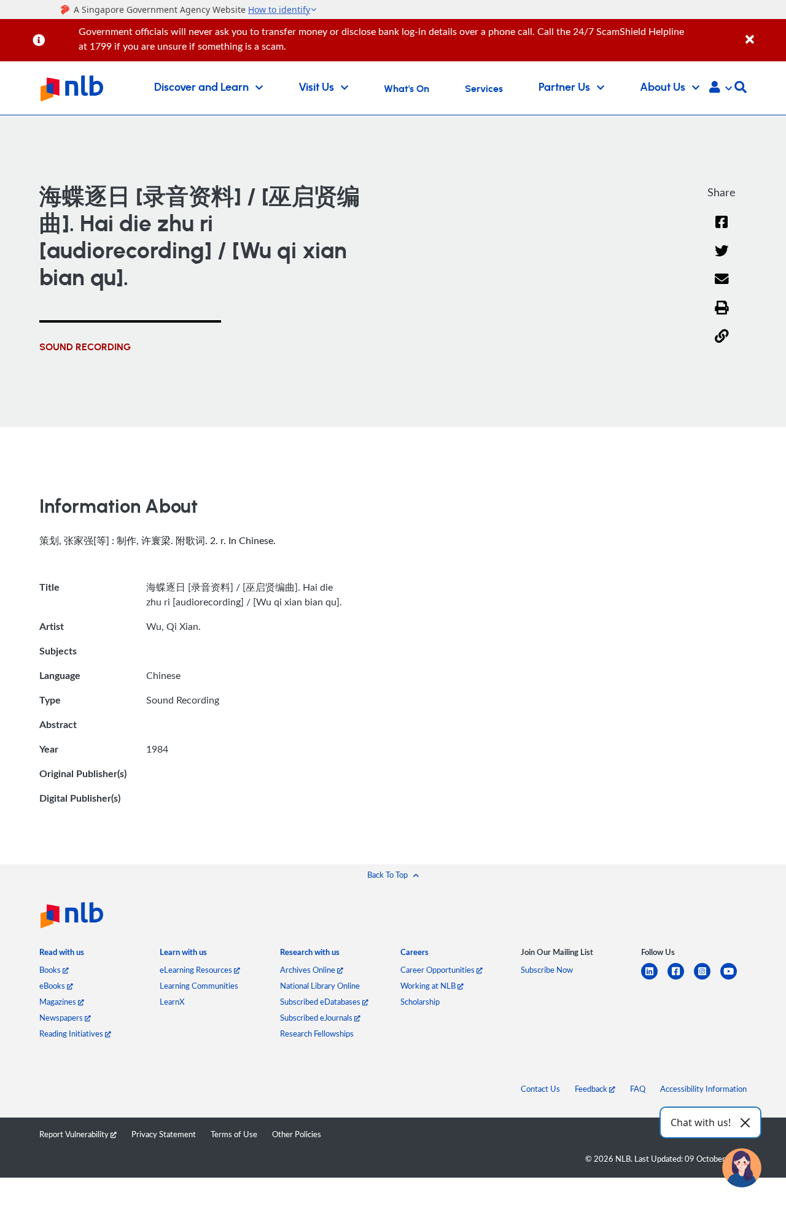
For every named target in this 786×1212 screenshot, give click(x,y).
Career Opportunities (438, 969)
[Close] (763, 33)
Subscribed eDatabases (321, 1001)
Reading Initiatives (72, 1033)
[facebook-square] (680, 978)
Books (51, 969)
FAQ (637, 1088)
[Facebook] (721, 229)
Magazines (58, 1001)
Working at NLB (428, 985)
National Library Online (320, 985)
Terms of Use (234, 1134)
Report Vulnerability (75, 1134)
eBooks (53, 985)
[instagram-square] (707, 978)
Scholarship (420, 1001)
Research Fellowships (317, 1033)
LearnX (172, 1001)
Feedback (592, 1088)
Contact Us (540, 1088)
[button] (720, 88)
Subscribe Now (547, 969)
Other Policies (296, 1134)
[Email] (722, 286)
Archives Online (308, 969)
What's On (406, 89)
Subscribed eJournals (317, 1017)
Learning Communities (199, 985)
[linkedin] (654, 978)
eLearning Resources (197, 969)
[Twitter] (722, 258)
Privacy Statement (163, 1134)
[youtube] (733, 978)
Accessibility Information (703, 1088)
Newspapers (62, 1017)
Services (484, 89)
